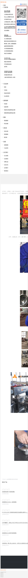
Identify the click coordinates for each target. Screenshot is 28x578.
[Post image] (6, 489)
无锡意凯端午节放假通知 (8, 491)
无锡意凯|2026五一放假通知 (9, 502)
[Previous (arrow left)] (1, 575)
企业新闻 (9, 479)
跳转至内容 (3, 2)
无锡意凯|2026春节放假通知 (9, 533)
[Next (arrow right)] (2, 575)
